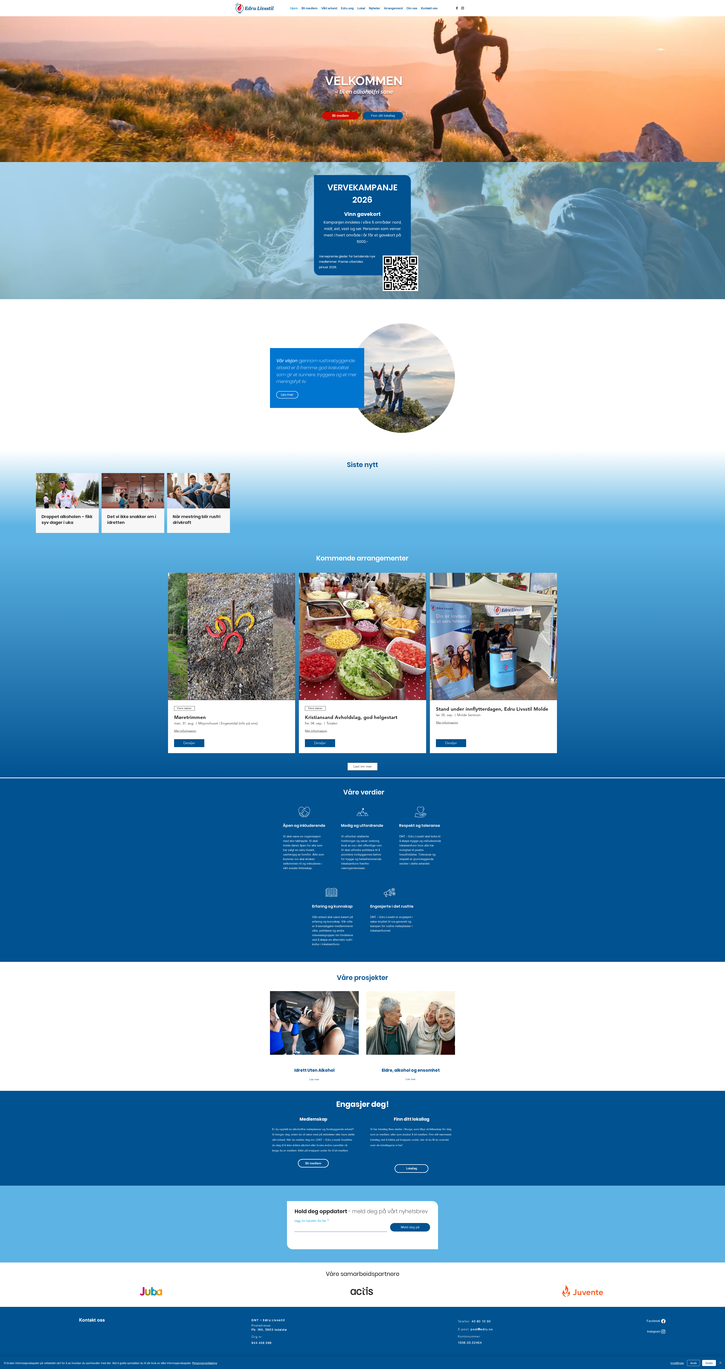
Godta (709, 1363)
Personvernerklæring (204, 1363)
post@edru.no (481, 1329)
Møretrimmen (190, 717)
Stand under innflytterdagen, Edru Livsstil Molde (492, 709)
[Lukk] (720, 1363)
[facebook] (457, 8)
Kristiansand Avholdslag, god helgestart (351, 717)
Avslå (693, 1363)
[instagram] (462, 8)
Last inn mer (362, 766)
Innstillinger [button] (677, 1363)
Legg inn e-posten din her (310, 1220)
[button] (329, 8)
